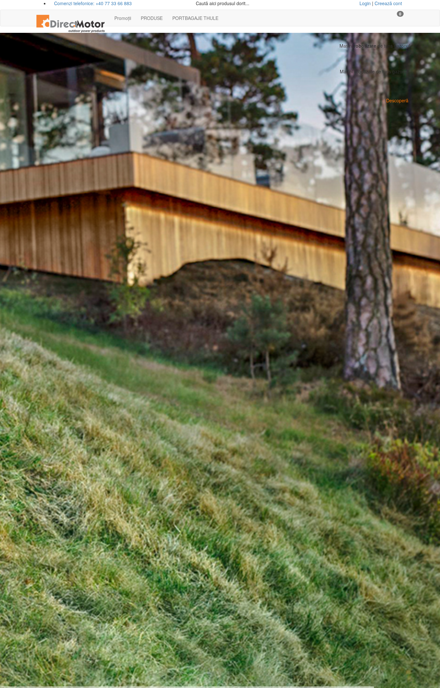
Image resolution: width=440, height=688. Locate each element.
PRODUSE (152, 18)
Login (365, 3)
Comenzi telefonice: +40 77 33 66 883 (92, 3)
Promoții (122, 18)
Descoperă (397, 100)
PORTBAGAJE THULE (195, 18)
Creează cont (388, 3)
